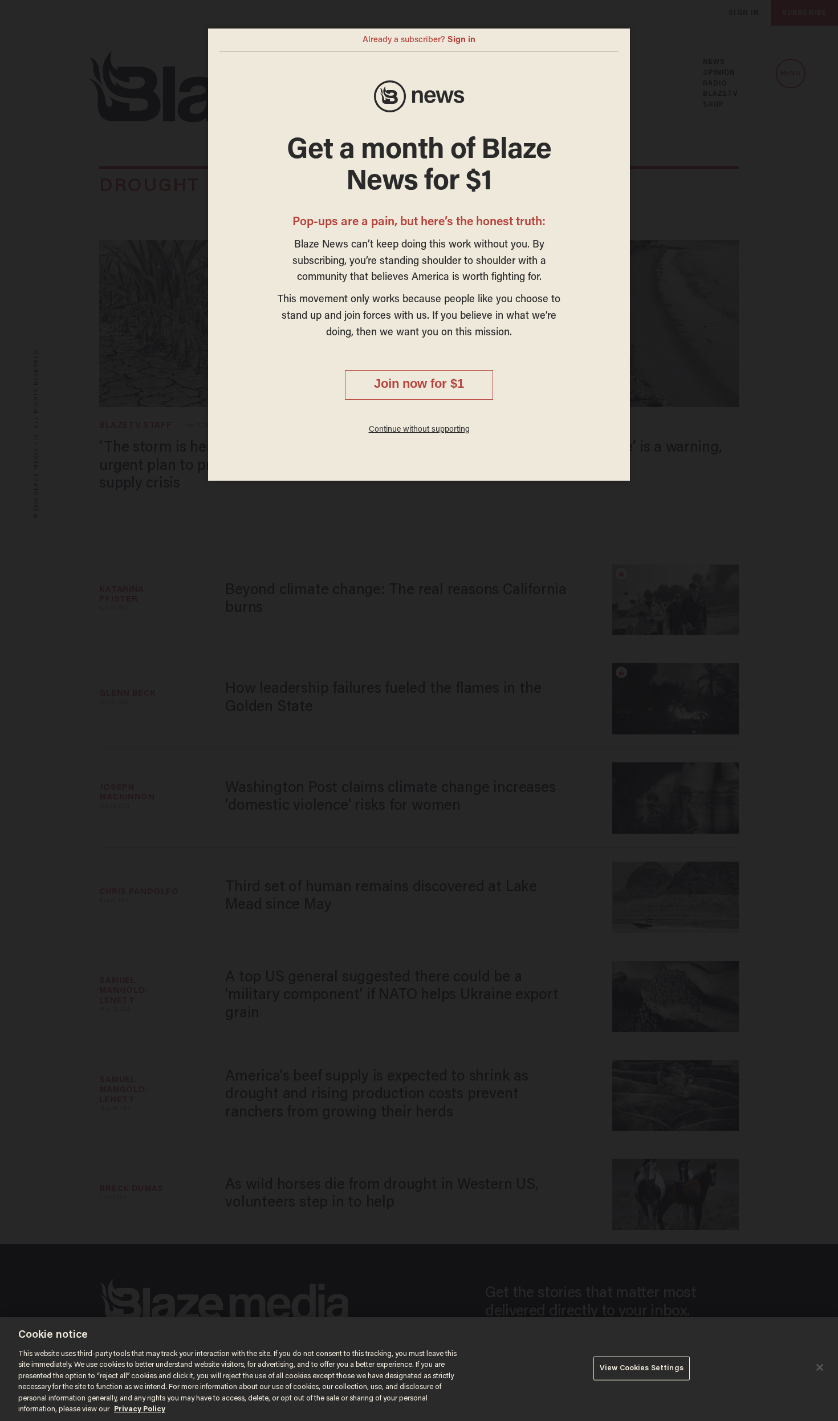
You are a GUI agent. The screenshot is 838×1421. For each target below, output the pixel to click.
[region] (419, 1369)
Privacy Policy (139, 1409)
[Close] (819, 1367)
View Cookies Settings (642, 1368)
